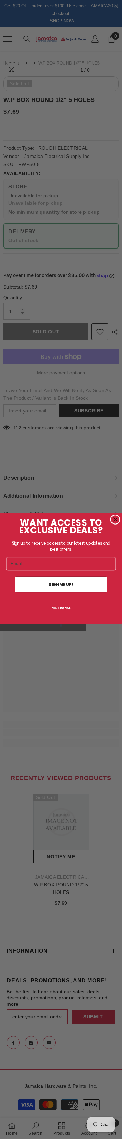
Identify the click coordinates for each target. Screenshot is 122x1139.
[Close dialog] (115, 519)
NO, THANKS (61, 607)
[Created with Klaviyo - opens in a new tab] (61, 625)
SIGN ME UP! (61, 584)
